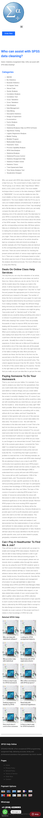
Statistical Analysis (13, 153)
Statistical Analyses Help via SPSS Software (22, 128)
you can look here (19, 582)
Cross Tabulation (12, 100)
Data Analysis (11, 105)
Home (3, 62)
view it (30, 582)
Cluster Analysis (12, 91)
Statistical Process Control (16, 156)
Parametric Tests (12, 145)
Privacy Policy (10, 768)
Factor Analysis (12, 122)
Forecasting (11, 125)
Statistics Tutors (12, 164)
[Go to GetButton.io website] (5, 816)
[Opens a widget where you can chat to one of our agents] (35, 814)
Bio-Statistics (11, 80)
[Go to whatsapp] (5, 811)
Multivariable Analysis (14, 142)
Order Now (9, 776)
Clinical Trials (11, 88)
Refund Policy (10, 771)
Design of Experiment (14, 116)
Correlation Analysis (13, 94)
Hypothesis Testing (13, 131)
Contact (8, 779)
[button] (21, 26)
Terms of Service (11, 774)
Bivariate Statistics (13, 83)
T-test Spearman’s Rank (15, 167)
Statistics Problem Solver (15, 162)
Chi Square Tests (12, 85)
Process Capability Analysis (16, 148)
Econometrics (11, 119)
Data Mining (11, 111)
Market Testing (12, 136)
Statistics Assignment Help (15, 62)
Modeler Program (13, 139)
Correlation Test (12, 97)
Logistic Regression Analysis (16, 133)
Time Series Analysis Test (15, 170)
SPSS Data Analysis (13, 150)
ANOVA (9, 77)
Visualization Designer (14, 173)
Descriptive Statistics (14, 114)
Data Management (13, 108)
